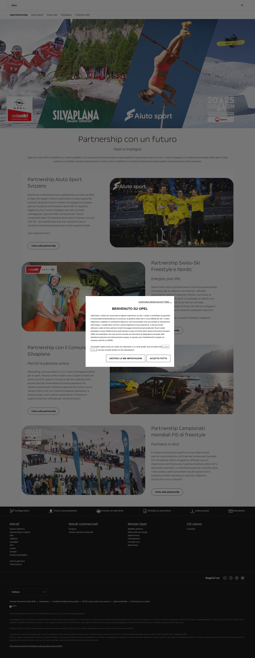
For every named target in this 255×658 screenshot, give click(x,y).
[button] (155, 302)
